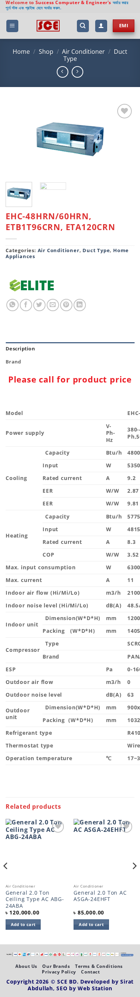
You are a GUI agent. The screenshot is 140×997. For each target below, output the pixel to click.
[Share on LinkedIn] (80, 305)
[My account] (101, 26)
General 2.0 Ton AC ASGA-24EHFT (100, 895)
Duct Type (96, 250)
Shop (46, 51)
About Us (26, 966)
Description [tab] (20, 348)
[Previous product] (77, 72)
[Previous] (17, 139)
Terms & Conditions (99, 966)
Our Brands (56, 966)
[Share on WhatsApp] (12, 305)
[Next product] (62, 72)
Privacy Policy (59, 972)
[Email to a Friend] (53, 305)
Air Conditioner (83, 51)
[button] (12, 26)
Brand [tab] (13, 361)
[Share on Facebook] (26, 305)
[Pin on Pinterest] (66, 305)
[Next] (122, 139)
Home (21, 51)
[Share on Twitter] (39, 305)
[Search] (83, 26)
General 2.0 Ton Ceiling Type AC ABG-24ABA (35, 899)
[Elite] (32, 285)
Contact (90, 972)
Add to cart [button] (23, 924)
